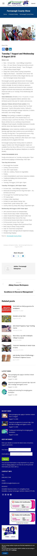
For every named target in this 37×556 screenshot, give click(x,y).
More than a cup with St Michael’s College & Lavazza (23, 337)
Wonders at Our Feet (19, 316)
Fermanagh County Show (14, 236)
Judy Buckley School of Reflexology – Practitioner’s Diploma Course (23, 356)
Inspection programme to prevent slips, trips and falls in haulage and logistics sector (21, 383)
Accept (5, 553)
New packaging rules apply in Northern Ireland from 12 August (21, 375)
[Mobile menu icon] (3, 3)
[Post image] (6, 309)
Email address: (6, 454)
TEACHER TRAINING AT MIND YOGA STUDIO (24, 346)
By (25, 245)
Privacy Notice (11, 464)
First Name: (5, 449)
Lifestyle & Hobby (7, 25)
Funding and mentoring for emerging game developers (20, 391)
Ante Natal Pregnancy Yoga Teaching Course (24, 327)
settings (14, 550)
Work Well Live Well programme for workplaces (23, 307)
